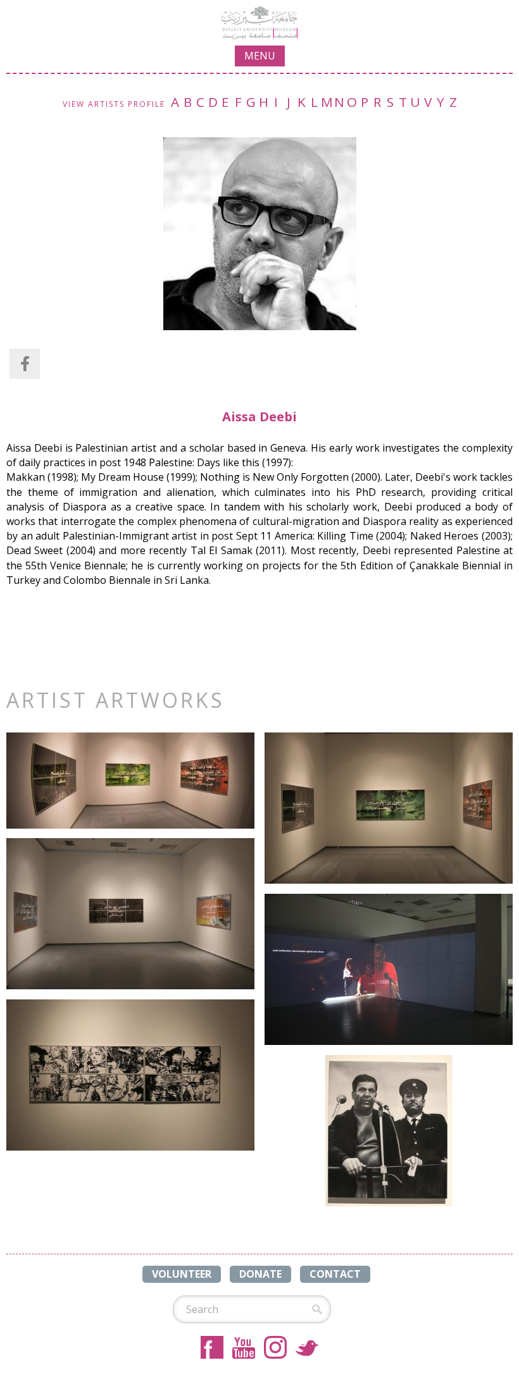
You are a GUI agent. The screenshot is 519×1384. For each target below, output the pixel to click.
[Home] (259, 22)
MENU (259, 56)
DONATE (260, 1274)
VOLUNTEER (181, 1274)
